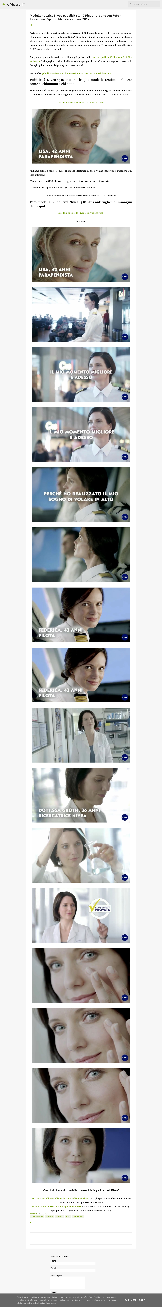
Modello (59, 1216)
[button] (31, 25)
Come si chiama (37, 1216)
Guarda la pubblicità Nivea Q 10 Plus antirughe (81, 213)
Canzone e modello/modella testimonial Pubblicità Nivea (59, 1198)
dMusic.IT (16, 4)
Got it (142, 1300)
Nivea (68, 1216)
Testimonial (78, 1216)
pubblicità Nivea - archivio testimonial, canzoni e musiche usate (76, 73)
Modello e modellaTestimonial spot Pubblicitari (56, 1206)
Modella (49, 1216)
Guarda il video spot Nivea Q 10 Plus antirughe (81, 102)
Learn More (130, 1300)
